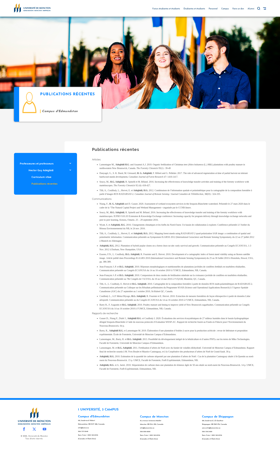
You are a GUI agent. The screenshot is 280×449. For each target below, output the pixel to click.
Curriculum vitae (41, 177)
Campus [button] (225, 9)
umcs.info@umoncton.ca (211, 428)
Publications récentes (45, 183)
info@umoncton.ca (147, 428)
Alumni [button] (251, 9)
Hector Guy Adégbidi (41, 170)
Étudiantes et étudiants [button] (194, 9)
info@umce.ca (83, 428)
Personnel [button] (213, 9)
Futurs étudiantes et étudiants (166, 9)
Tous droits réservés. (34, 439)
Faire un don (238, 9)
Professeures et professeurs (37, 163)
